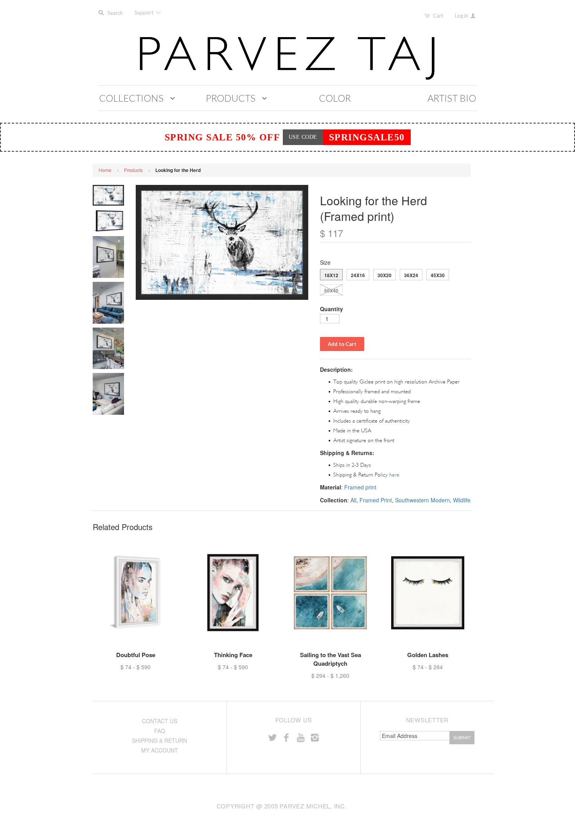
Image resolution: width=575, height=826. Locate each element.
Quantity (331, 309)
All (353, 500)
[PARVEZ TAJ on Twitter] (272, 737)
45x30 (438, 275)
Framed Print (375, 500)
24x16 (358, 275)
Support (145, 12)
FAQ (159, 731)
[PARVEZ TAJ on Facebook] (286, 737)
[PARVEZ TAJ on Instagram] (315, 737)
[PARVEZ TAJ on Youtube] (300, 737)
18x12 (331, 275)
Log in (462, 16)
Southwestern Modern (422, 500)
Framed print (360, 487)
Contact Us (159, 721)
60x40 (331, 290)
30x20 (384, 275)
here (394, 474)
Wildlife (462, 500)
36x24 (411, 275)
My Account (159, 750)
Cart (438, 16)
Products (133, 170)
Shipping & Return (159, 740)
